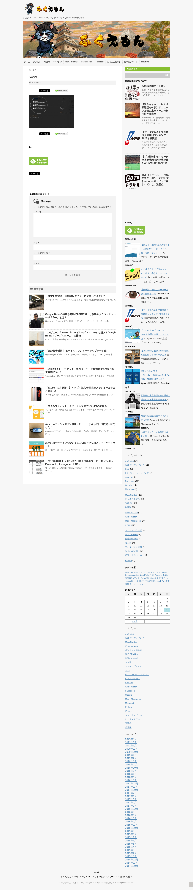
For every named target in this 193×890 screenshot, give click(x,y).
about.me (145, 62)
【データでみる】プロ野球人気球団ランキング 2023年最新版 (155, 135)
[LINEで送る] (61, 90)
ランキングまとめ (133, 547)
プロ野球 (149, 581)
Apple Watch (131, 517)
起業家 (128, 507)
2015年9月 (131, 831)
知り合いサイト (131, 62)
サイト (36, 263)
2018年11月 (131, 764)
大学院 (136, 572)
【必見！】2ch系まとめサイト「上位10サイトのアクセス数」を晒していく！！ (155, 249)
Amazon (129, 477)
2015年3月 (131, 850)
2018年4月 (131, 774)
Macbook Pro (159, 581)
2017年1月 (131, 805)
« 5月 (135, 621)
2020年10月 (131, 752)
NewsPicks (144, 575)
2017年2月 (131, 802)
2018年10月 (131, 767)
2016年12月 (131, 809)
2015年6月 (131, 840)
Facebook (99, 62)
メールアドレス (41, 253)
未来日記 (37, 62)
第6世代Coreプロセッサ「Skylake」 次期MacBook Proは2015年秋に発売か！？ (155, 375)
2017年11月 (131, 786)
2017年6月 (131, 796)
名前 (36, 243)
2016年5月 (131, 815)
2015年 (140, 580)
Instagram (129, 572)
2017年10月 (131, 790)
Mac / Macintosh (133, 521)
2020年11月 (131, 748)
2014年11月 (131, 862)
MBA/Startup (131, 495)
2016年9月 (131, 812)
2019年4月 (131, 755)
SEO (127, 469)
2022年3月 (131, 742)
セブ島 (128, 542)
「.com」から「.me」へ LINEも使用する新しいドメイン (155, 334)
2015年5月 (131, 843)
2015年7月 (131, 837)
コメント (37, 211)
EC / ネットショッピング (137, 473)
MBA (129, 581)
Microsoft (129, 489)
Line (133, 581)
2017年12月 (131, 783)
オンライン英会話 (133, 530)
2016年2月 (131, 821)
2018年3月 (131, 777)
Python (128, 560)
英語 (147, 578)
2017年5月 (131, 799)
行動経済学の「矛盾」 (154, 86)
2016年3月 (131, 818)
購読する (133, 69)
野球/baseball (131, 538)
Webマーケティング (53, 62)
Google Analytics (132, 575)
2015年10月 (131, 828)
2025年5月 (131, 739)
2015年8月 (131, 834)
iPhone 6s (158, 575)
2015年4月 (131, 847)
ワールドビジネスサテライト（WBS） (153, 572)
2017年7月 (131, 793)
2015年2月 (131, 853)
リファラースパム (139, 578)
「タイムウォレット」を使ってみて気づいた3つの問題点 (76, 406)
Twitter (165, 575)
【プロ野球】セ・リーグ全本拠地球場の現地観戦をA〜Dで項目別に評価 (155, 159)
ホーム (27, 62)
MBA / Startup (71, 62)
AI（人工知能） (114, 62)
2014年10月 (131, 866)
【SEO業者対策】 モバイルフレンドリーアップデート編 (75, 350)
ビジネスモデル (132, 499)
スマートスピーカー (134, 555)
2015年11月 (131, 824)
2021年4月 (131, 745)
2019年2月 (131, 758)
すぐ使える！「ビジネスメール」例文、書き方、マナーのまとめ (154, 273)
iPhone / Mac (86, 62)
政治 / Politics (131, 534)
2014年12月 (131, 859)
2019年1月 (131, 761)
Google (128, 485)
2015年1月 (131, 856)
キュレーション (136, 584)
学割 (151, 575)
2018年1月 (131, 780)
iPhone (128, 525)
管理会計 (129, 503)
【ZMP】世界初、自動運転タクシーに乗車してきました (75, 296)
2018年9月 (131, 771)
